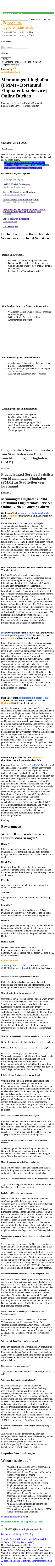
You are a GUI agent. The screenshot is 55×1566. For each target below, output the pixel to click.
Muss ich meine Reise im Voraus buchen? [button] (18, 993)
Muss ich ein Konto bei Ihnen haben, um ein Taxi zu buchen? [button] (26, 1036)
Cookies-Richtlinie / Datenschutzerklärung (32, 1561)
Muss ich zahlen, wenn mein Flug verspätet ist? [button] (20, 1162)
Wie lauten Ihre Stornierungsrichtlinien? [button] (18, 1380)
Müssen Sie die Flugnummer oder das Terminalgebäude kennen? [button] (24, 1141)
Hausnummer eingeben (39, 19)
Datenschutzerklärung (11, 1534)
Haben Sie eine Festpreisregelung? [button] (15, 1366)
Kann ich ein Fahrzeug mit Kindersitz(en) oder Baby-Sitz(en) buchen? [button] (26, 1427)
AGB (26, 1534)
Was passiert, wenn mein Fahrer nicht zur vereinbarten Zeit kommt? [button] (25, 1237)
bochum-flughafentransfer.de (17, 25)
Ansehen (5, 468)
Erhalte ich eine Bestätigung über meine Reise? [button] (20, 1075)
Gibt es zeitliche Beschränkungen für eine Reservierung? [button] (24, 1048)
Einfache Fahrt (11, 62)
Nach (31, 35)
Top (31, 1534)
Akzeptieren (6, 1561)
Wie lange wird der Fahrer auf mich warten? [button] (19, 1341)
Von (31, 32)
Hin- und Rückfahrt (32, 62)
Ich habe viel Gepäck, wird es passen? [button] (16, 1193)
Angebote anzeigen (10, 65)
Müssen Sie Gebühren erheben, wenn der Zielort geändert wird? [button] (27, 1179)
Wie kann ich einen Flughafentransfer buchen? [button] (20, 976)
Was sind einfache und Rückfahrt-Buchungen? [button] (20, 1115)
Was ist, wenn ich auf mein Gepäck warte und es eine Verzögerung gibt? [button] (22, 1312)
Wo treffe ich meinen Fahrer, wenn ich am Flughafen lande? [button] (25, 1273)
